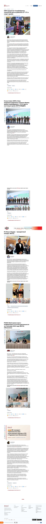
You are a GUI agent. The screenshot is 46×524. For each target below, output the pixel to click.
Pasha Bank (9, 410)
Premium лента (15, 507)
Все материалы (12, 37)
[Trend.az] (6, 6)
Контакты (22, 508)
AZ (39, 522)
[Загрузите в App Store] (34, 519)
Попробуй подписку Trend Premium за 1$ (14, 220)
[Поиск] (26, 5)
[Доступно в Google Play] (39, 519)
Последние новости (16, 506)
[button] (4, 17)
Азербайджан (9, 85)
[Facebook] (6, 519)
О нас (22, 506)
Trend (15, 43)
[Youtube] (9, 519)
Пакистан (13, 85)
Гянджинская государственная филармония (13, 307)
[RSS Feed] (14, 519)
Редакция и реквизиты (24, 507)
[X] (8, 519)
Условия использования (39, 506)
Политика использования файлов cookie (38, 512)
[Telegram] (11, 519)
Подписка (30, 506)
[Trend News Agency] (6, 506)
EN (38, 522)
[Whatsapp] (5, 519)
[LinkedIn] (13, 519)
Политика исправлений (24, 511)
